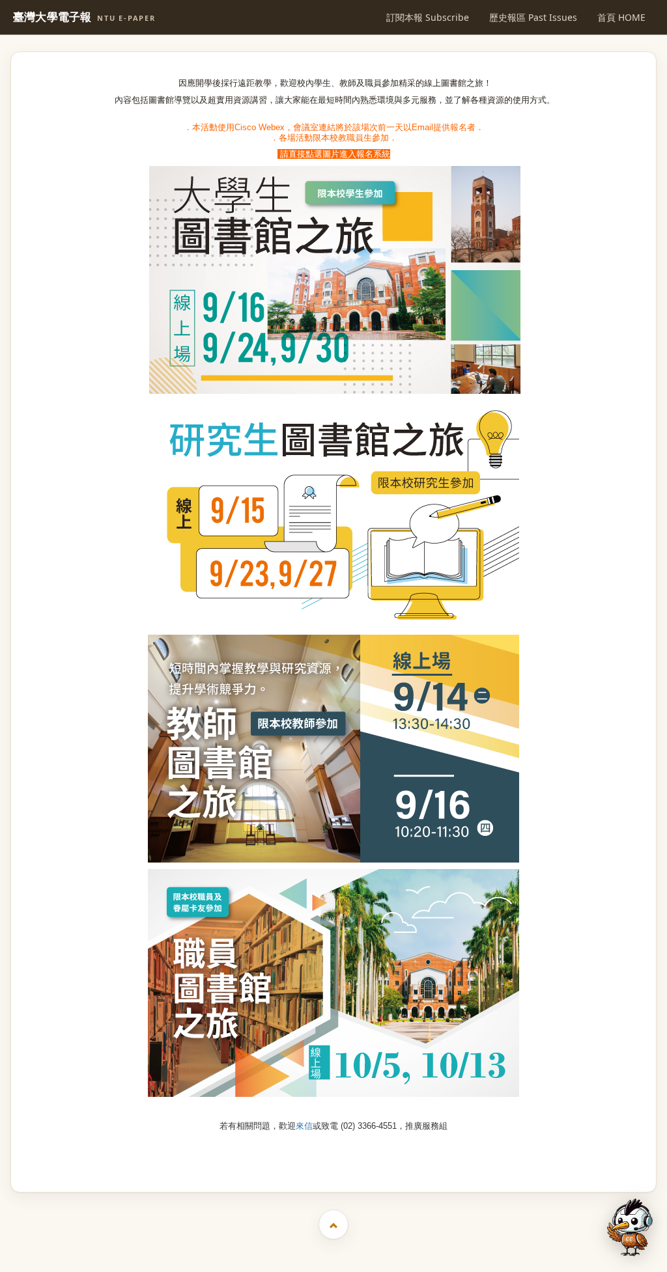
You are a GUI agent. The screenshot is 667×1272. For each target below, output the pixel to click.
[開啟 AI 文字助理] (630, 1227)
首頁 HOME (621, 17)
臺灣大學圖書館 (335, 1160)
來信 (304, 1126)
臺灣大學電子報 (84, 17)
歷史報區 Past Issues (533, 17)
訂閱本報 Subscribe (427, 17)
